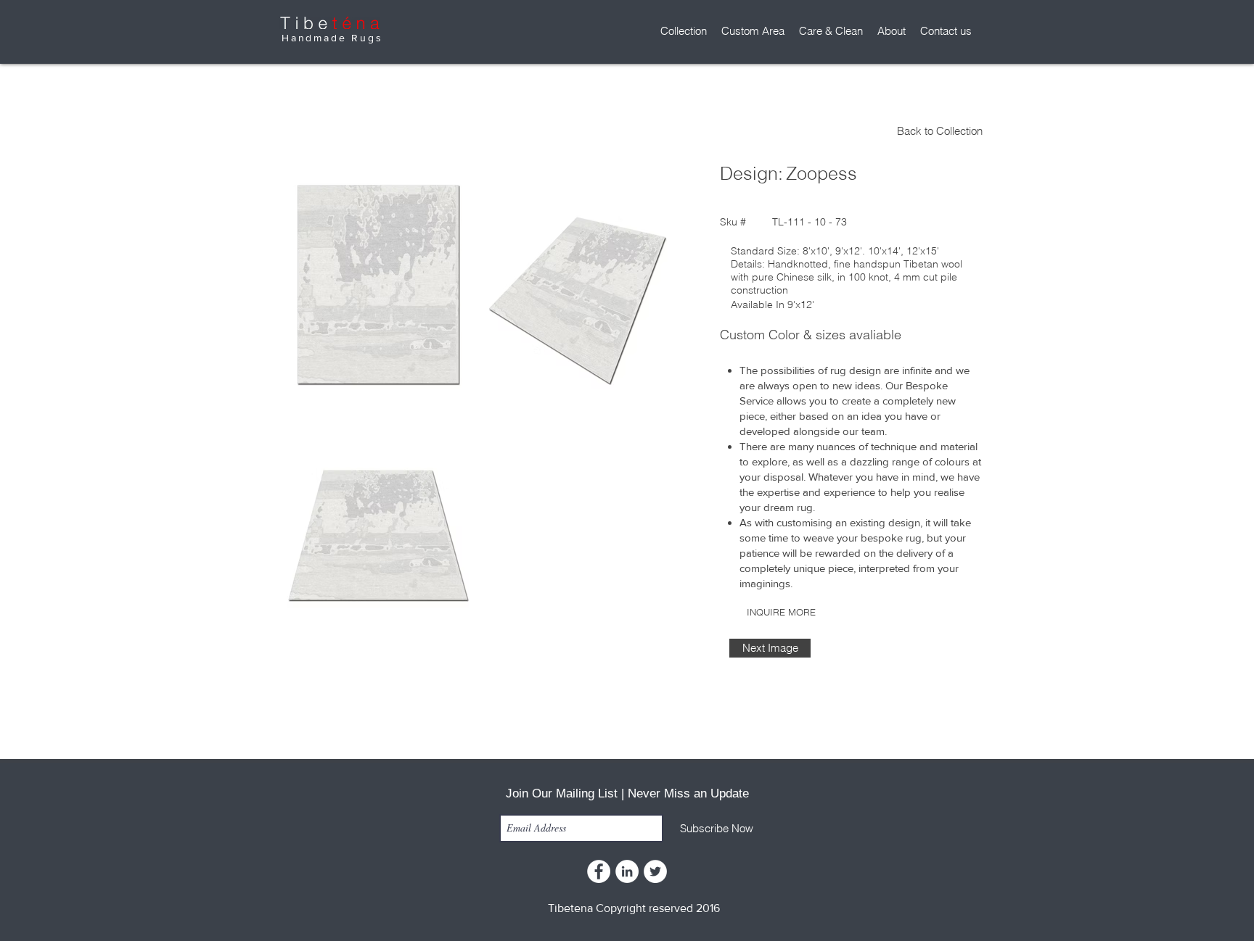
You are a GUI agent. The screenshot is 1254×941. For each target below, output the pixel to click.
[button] (683, 31)
